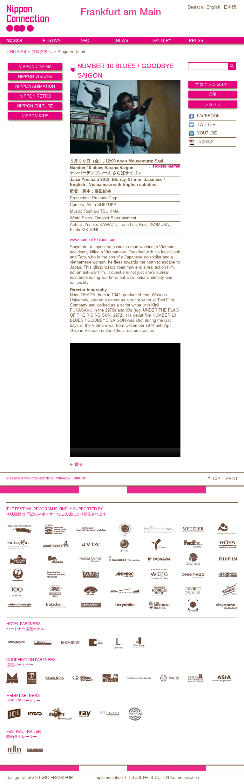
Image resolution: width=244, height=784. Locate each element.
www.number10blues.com (93, 239)
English (213, 7)
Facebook (208, 115)
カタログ (205, 141)
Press (196, 40)
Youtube (207, 133)
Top (216, 478)
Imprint (78, 478)
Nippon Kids (35, 115)
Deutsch (195, 7)
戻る (79, 464)
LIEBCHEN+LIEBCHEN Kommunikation (162, 777)
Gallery (162, 40)
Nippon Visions (35, 76)
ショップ (212, 104)
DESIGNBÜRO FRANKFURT (48, 777)
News (122, 40)
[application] (146, 400)
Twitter (206, 124)
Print (232, 478)
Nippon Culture (35, 106)
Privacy (63, 478)
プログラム (41, 51)
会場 (212, 94)
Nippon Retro (35, 96)
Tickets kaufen (166, 166)
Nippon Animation (35, 86)
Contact (16, 47)
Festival (53, 40)
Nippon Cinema (35, 66)
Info (84, 40)
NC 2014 (14, 40)
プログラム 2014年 (212, 84)
